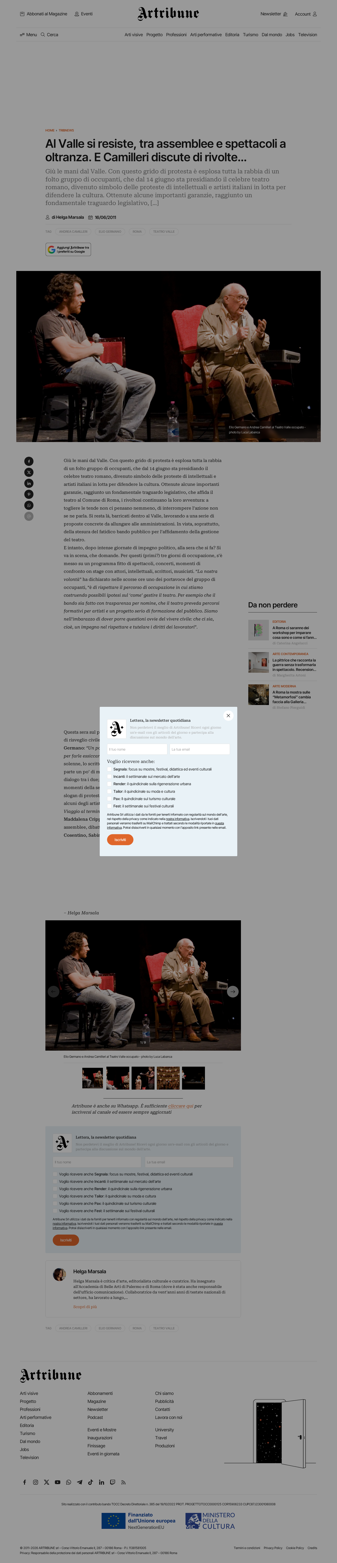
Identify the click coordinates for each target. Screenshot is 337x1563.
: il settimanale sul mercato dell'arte (146, 776)
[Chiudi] (228, 715)
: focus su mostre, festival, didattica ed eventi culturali (162, 769)
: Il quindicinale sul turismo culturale (144, 798)
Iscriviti (120, 839)
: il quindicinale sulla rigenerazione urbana (152, 784)
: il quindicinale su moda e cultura (144, 791)
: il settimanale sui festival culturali (143, 806)
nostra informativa (177, 819)
